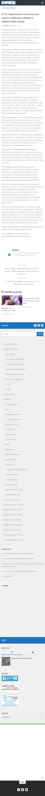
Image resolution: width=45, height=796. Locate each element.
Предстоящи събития (11, 344)
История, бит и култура (13, 414)
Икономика (9, 450)
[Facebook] (38, 325)
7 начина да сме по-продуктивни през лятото (19, 559)
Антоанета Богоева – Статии (13, 505)
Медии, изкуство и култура (14, 374)
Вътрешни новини (8, 8)
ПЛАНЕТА (7, 444)
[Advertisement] (22, 610)
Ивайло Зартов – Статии (12, 520)
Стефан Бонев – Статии (12, 500)
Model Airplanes (12, 480)
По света (8, 384)
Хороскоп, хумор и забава (14, 490)
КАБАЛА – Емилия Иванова (13, 525)
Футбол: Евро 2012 (13, 475)
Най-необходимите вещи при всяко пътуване (19, 554)
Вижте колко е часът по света (22, 658)
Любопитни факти (11, 485)
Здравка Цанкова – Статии (13, 515)
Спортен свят (10, 465)
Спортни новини (10, 439)
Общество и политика (12, 455)
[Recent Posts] (12, 652)
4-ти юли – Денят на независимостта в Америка (20, 571)
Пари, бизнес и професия (13, 379)
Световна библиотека (12, 495)
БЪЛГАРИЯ (7, 399)
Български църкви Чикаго (15, 364)
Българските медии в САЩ (16, 369)
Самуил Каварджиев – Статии (14, 540)
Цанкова (6, 25)
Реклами (8, 389)
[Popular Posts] (32, 652)
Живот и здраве (10, 460)
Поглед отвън (10, 429)
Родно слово (9, 434)
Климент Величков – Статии (13, 535)
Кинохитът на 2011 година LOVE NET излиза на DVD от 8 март (31, 300)
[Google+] (35, 325)
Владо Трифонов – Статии (12, 510)
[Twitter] (42, 325)
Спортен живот (10, 394)
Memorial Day (8, 576)
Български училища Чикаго (16, 359)
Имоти (7, 409)
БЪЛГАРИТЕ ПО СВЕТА (11, 349)
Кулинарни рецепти (11, 424)
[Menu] (42, 2)
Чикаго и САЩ (10, 354)
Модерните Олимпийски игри (16, 470)
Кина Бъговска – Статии (12, 530)
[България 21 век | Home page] (10, 3)
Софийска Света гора (14, 419)
